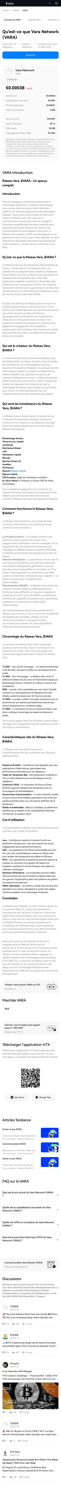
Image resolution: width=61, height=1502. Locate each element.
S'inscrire (30, 55)
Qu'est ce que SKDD (12, 1129)
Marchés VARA (34, 20)
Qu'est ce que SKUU (12, 1158)
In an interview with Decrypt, (17, 1371)
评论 (7, 1324)
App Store (19, 1097)
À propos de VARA (12, 20)
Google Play (45, 1097)
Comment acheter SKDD (14, 1144)
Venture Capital (18, 471)
